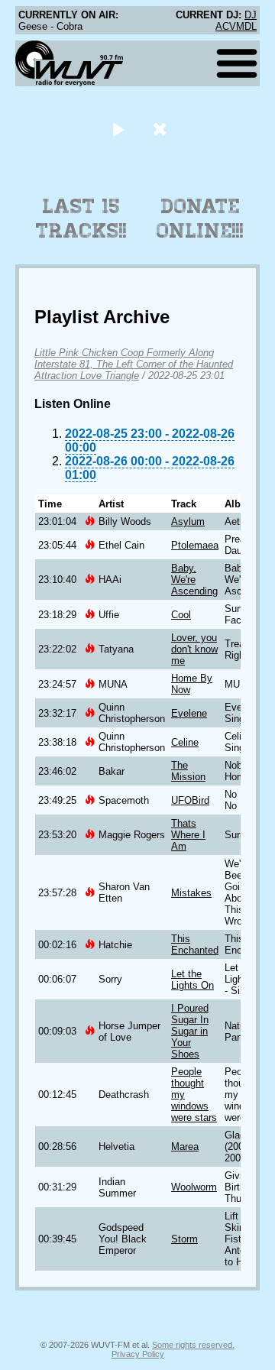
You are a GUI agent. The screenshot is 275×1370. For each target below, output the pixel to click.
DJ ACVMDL (236, 20)
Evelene (189, 713)
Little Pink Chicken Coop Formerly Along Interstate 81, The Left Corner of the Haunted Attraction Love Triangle (133, 364)
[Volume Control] (161, 129)
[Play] (118, 129)
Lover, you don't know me (194, 649)
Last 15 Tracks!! (81, 218)
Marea (185, 1146)
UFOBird (190, 800)
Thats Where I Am (188, 835)
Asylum (188, 521)
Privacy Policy (138, 1354)
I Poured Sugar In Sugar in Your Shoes (190, 1031)
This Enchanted (194, 944)
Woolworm (194, 1187)
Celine (185, 742)
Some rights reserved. (193, 1344)
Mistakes (191, 893)
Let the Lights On (192, 979)
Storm (184, 1239)
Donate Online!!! (200, 218)
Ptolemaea (194, 545)
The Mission (188, 770)
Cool (181, 614)
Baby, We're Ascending (194, 579)
